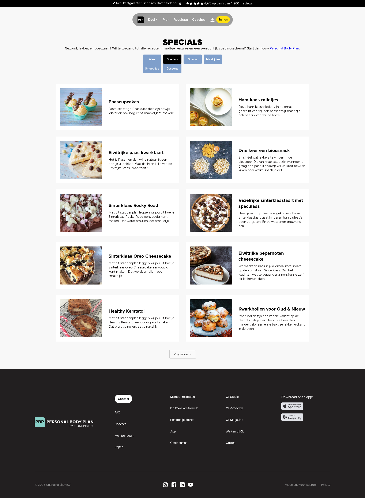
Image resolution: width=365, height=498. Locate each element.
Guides (230, 443)
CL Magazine (234, 420)
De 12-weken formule (184, 408)
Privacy (325, 485)
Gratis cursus (178, 443)
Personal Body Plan (284, 48)
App (173, 431)
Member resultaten (182, 397)
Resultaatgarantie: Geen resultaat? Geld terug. (147, 3)
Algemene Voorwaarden (301, 485)
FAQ (117, 412)
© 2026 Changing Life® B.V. (53, 485)
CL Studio (232, 397)
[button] (212, 19)
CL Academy (234, 408)
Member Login (124, 436)
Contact (123, 399)
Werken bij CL (235, 431)
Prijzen (119, 447)
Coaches (120, 424)
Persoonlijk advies (182, 420)
